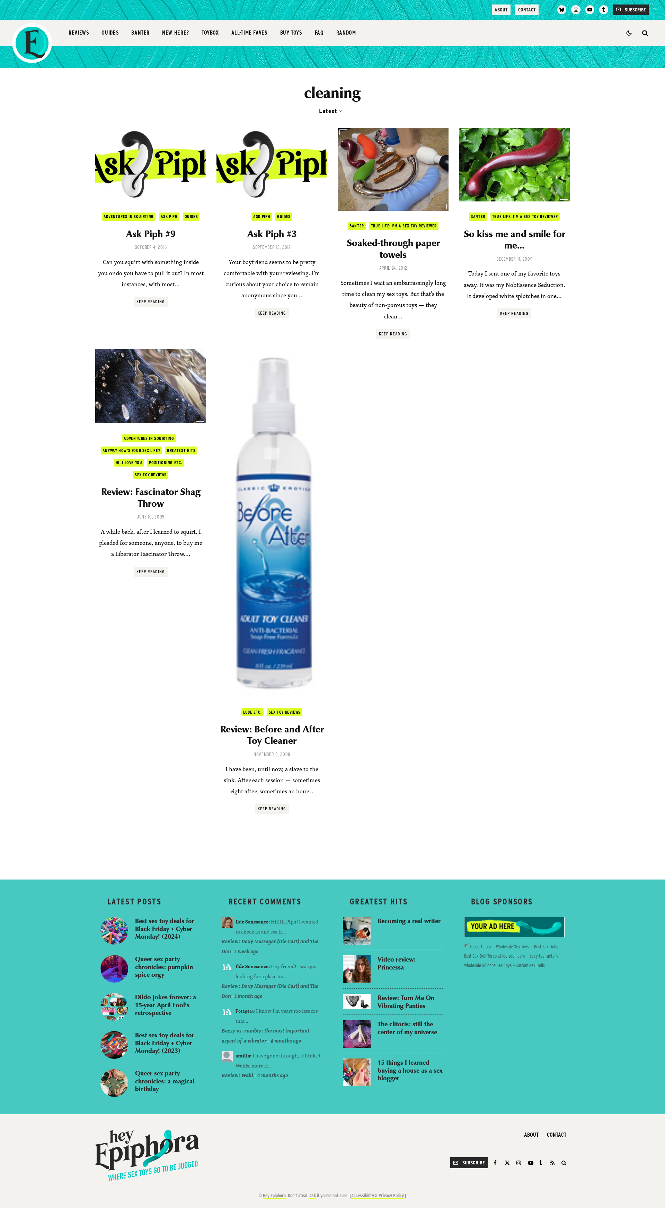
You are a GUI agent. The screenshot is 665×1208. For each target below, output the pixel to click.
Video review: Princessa (397, 963)
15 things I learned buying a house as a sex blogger (410, 1070)
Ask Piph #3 (272, 234)
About (501, 9)
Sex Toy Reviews (151, 474)
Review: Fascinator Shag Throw (151, 497)
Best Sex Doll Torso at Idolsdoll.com (494, 956)
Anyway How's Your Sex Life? (131, 450)
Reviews (79, 32)
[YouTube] (589, 9)
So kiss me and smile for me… (514, 239)
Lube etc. (252, 712)
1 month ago (249, 996)
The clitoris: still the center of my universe (407, 1028)
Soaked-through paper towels (393, 248)
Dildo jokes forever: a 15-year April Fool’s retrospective (165, 1005)
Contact (527, 9)
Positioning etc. (165, 462)
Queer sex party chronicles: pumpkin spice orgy (164, 967)
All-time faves (249, 32)
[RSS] (552, 1162)
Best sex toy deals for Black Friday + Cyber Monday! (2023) (164, 1043)
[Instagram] (575, 9)
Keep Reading (150, 301)
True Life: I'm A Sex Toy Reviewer (404, 225)
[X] (507, 1162)
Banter (140, 32)
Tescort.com (480, 946)
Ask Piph (169, 216)
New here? (175, 32)
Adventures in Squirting (129, 216)
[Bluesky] (561, 9)
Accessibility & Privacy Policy (377, 1195)
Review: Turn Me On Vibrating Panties (406, 1001)
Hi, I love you (129, 462)
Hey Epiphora (274, 1195)
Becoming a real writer (409, 921)
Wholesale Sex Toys (512, 946)
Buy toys (291, 32)
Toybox (210, 32)
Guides (110, 32)
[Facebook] (496, 1162)
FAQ (319, 32)
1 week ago (247, 951)
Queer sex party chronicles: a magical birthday (164, 1081)
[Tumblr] (603, 9)
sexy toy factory (544, 956)
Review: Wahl (238, 1075)
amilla (243, 1056)
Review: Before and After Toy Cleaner (272, 734)
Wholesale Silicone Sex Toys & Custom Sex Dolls (504, 965)
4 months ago (286, 1040)
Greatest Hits (181, 450)
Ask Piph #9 (151, 234)
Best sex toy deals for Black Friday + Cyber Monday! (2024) (164, 928)
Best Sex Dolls (546, 946)
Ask (312, 1195)
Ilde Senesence (252, 922)
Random (346, 32)
